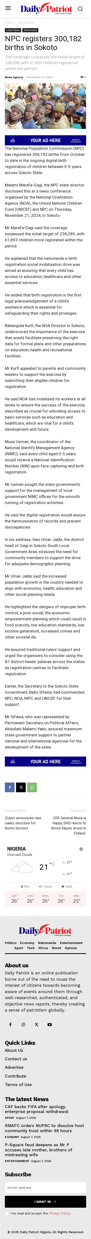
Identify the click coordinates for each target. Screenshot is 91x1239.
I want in (42, 1202)
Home (9, 22)
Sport (10, 1118)
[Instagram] (23, 1025)
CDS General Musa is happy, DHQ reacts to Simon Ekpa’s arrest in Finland (68, 825)
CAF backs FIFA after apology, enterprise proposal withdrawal (37, 1109)
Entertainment (17, 1161)
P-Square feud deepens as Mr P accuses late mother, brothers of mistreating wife (38, 1149)
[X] (21, 787)
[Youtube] (49, 1025)
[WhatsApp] (32, 787)
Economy (12, 1137)
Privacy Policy (59, 1213)
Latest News (26, 22)
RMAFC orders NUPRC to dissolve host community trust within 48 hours (44, 1128)
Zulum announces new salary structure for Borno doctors (23, 823)
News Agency (14, 77)
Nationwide (30, 30)
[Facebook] (10, 787)
